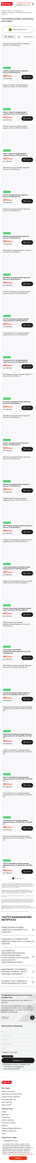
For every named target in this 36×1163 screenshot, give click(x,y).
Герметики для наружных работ (12, 1094)
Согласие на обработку (8, 1131)
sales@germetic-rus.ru (22, 5)
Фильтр (10, 37)
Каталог (4, 1112)
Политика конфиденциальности (11, 1128)
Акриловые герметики (8, 1099)
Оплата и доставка (7, 1120)
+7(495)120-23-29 (23, 3)
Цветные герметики (8, 1091)
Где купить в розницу (8, 1123)
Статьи (3, 1133)
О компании (5, 1117)
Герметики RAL (6, 1105)
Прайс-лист (5, 1114)
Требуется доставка (9, 1052)
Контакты (4, 1125)
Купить (28, 77)
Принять (18, 1158)
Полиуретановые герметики (10, 1096)
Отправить (16, 1060)
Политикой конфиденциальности (22, 1154)
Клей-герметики (6, 1102)
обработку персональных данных (14, 1067)
